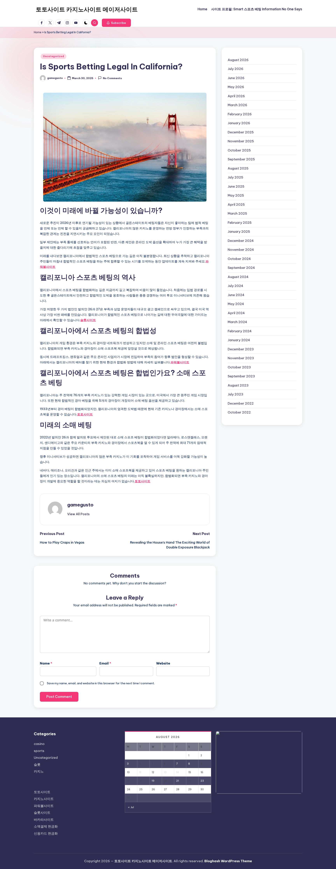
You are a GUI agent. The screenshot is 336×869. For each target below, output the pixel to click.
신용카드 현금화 (46, 833)
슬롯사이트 (88, 320)
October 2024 (239, 259)
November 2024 (241, 249)
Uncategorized (53, 56)
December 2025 (241, 132)
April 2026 (236, 96)
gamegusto (80, 505)
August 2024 (238, 277)
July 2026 (235, 69)
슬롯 (37, 764)
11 (140, 772)
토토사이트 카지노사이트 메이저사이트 (87, 9)
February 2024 (240, 331)
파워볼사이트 (180, 362)
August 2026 (238, 60)
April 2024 (236, 313)
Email (105, 663)
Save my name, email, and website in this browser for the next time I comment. (101, 683)
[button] (116, 23)
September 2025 (241, 159)
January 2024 (239, 340)
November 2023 (241, 358)
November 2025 (241, 141)
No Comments (112, 78)
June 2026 (236, 78)
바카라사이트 (44, 819)
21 (177, 780)
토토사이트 (85, 414)
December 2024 (241, 241)
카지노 (39, 771)
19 (153, 780)
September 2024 (241, 268)
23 (202, 780)
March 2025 (237, 213)
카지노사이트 (44, 799)
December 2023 (241, 349)
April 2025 (236, 204)
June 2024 (236, 295)
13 (165, 772)
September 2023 (241, 376)
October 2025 (239, 150)
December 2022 (241, 403)
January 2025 (239, 231)
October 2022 (239, 412)
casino (39, 744)
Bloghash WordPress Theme (228, 861)
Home (37, 32)
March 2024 (237, 322)
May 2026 (236, 87)
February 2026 (240, 114)
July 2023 (235, 394)
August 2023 (238, 385)
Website (163, 663)
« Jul (131, 807)
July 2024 (235, 286)
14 (177, 772)
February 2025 (240, 222)
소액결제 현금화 (46, 826)
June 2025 (236, 186)
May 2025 (236, 195)
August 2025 (238, 168)
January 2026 (239, 123)
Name (46, 663)
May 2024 (236, 304)
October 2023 (239, 367)
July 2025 (235, 177)
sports (39, 751)
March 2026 (237, 105)
